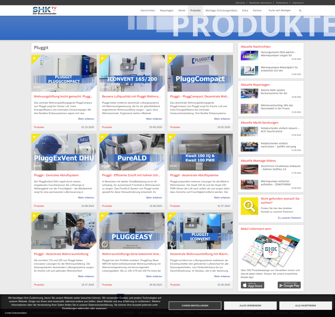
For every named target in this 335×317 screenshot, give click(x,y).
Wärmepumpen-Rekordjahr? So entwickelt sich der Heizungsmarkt (279, 70)
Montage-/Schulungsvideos (221, 10)
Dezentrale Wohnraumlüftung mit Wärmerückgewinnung (200, 254)
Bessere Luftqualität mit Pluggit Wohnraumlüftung (132, 96)
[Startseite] (45, 10)
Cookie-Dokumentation (16, 313)
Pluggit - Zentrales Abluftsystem (56, 175)
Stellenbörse (282, 2)
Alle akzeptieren (305, 305)
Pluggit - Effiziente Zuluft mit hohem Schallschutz (132, 175)
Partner (257, 10)
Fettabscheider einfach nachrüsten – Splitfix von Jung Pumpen (278, 146)
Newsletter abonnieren (260, 2)
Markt (181, 10)
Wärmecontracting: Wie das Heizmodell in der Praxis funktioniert (277, 108)
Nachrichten (148, 10)
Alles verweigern (250, 305)
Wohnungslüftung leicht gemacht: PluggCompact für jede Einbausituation (64, 96)
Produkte (195, 10)
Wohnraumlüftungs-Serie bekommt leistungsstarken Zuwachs (132, 254)
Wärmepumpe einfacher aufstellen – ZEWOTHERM (276, 183)
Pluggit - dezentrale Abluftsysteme (194, 175)
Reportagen (167, 10)
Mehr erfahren (86, 118)
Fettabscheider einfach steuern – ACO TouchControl (280, 129)
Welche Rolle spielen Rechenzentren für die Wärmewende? (274, 93)
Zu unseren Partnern (289, 217)
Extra (245, 10)
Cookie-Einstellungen (195, 305)
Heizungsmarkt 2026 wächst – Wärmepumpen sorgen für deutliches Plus (278, 55)
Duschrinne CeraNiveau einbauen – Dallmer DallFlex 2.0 (281, 167)
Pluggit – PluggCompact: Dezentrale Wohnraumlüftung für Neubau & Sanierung (200, 96)
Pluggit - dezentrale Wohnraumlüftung (61, 254)
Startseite (240, 2)
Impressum (298, 2)
